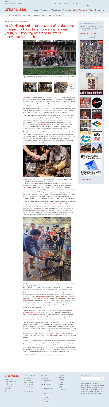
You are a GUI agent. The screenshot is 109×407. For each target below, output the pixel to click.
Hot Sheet (8, 15)
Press (72, 3)
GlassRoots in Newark (41, 296)
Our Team (61, 388)
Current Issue (27, 15)
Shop (36, 10)
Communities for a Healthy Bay (31, 208)
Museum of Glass (52, 204)
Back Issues (36, 15)
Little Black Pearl (59, 298)
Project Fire (26, 298)
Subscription (17, 15)
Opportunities (66, 3)
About (44, 15)
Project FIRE (26, 322)
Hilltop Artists (26, 97)
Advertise (51, 15)
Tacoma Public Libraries (66, 204)
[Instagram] (5, 391)
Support (92, 10)
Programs (67, 10)
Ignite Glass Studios (42, 298)
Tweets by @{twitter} (85, 179)
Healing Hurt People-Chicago (57, 333)
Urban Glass (15, 9)
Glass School (60, 300)
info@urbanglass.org (10, 384)
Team (77, 3)
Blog (60, 3)
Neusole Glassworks (61, 296)
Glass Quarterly (80, 10)
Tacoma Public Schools (44, 124)
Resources (59, 15)
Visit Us (101, 10)
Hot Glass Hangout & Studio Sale (13, 3)
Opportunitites (62, 389)
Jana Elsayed (23, 21)
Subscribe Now (97, 67)
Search (87, 5)
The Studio (56, 10)
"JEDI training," (27, 187)
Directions (7, 388)
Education (45, 10)
